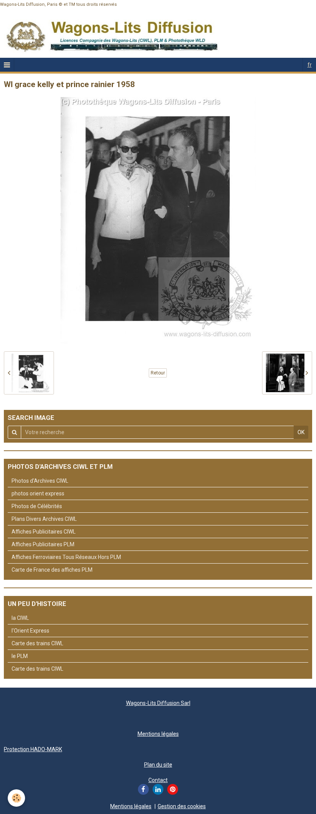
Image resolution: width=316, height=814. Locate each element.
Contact (158, 780)
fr (310, 65)
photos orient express (38, 493)
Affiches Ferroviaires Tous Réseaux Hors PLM (66, 557)
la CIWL (20, 618)
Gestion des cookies (182, 806)
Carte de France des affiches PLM (52, 570)
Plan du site (158, 765)
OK (301, 432)
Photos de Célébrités (37, 506)
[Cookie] (16, 798)
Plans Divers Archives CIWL (44, 519)
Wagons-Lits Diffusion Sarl (158, 703)
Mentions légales (158, 734)
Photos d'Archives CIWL (40, 481)
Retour (158, 373)
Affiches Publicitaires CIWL (44, 532)
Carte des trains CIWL (37, 643)
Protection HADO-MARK (33, 749)
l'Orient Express (30, 631)
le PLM (20, 656)
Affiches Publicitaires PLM (43, 544)
